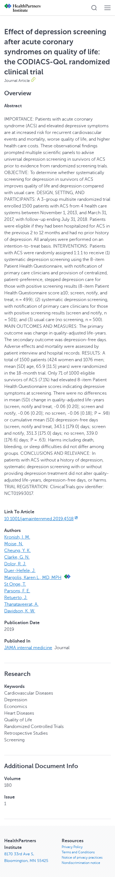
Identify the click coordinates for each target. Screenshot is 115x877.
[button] (94, 7)
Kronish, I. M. (17, 537)
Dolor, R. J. (15, 563)
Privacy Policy (72, 847)
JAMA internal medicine (28, 647)
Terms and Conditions (78, 852)
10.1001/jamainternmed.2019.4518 (39, 518)
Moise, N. (13, 543)
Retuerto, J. (15, 597)
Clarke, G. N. (17, 557)
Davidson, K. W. (19, 611)
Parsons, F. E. (17, 590)
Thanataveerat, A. (21, 604)
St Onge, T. (15, 584)
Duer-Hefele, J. (19, 570)
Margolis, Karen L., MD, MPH (32, 577)
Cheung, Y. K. (17, 550)
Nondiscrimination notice (81, 863)
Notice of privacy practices (82, 857)
